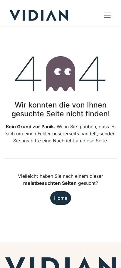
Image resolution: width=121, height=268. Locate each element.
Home (60, 198)
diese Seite (95, 141)
